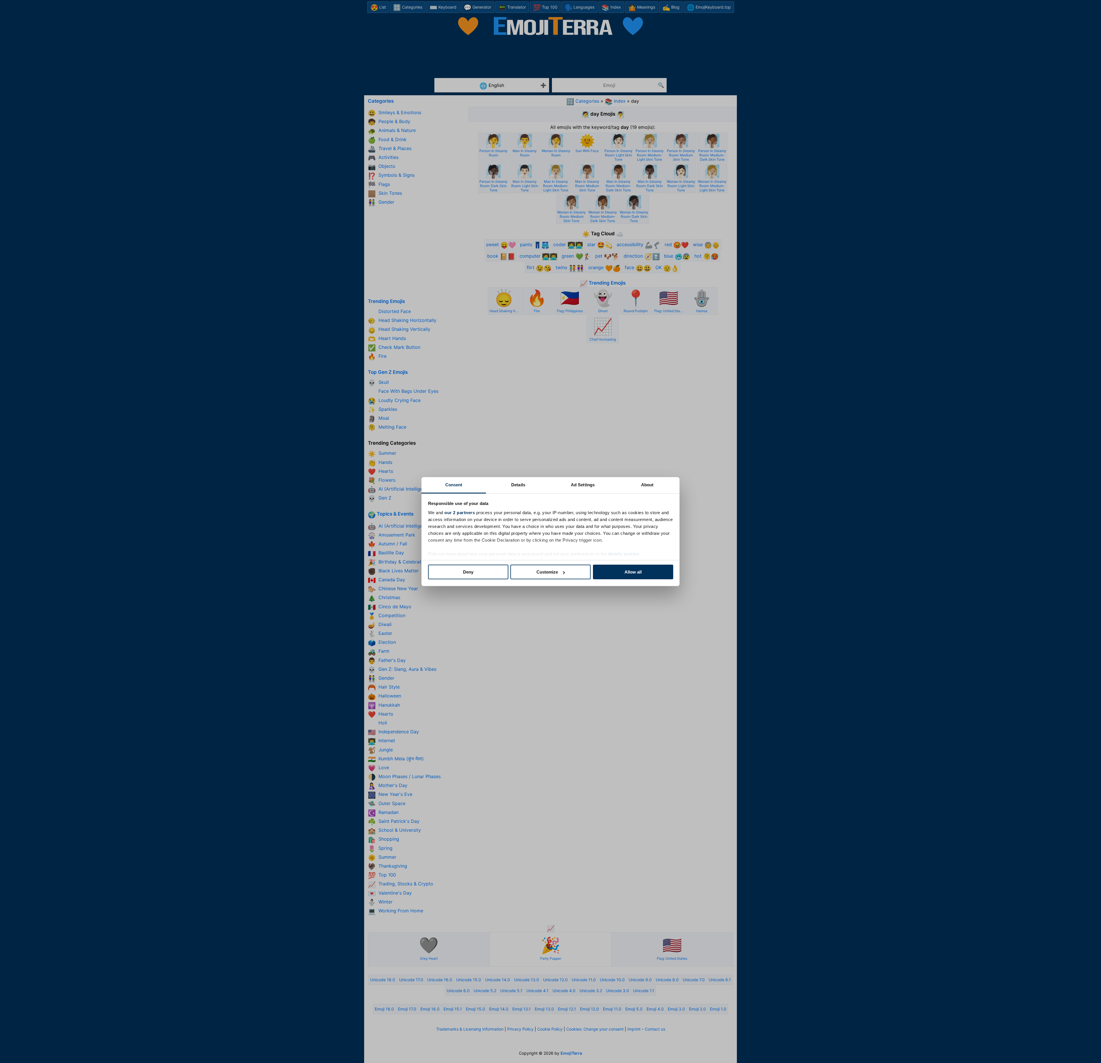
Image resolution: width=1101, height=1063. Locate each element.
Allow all (633, 572)
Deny (468, 572)
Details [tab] (518, 484)
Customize (547, 572)
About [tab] (647, 484)
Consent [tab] (453, 484)
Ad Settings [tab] (583, 484)
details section (623, 553)
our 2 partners (459, 512)
